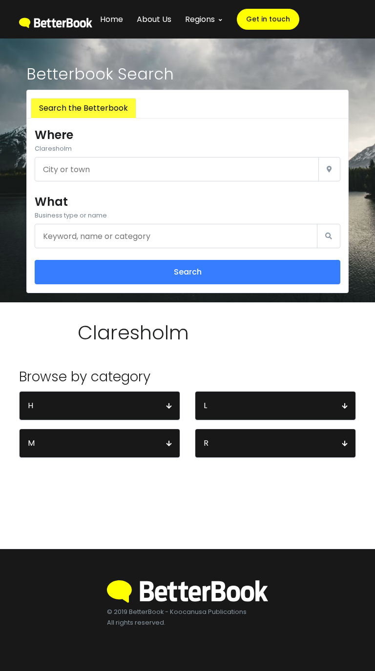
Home (111, 19)
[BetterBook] (55, 19)
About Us (154, 19)
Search (188, 271)
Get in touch (268, 19)
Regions (200, 19)
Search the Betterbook (83, 108)
